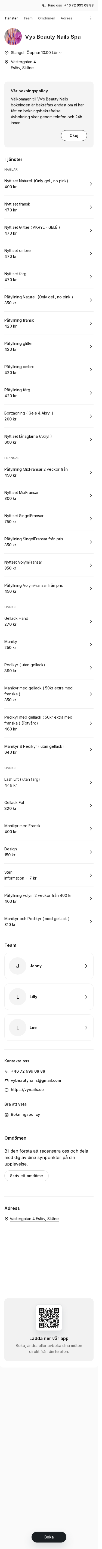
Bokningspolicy (25, 1114)
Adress (67, 18)
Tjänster (11, 18)
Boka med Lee (49, 1027)
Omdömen (46, 18)
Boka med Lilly (49, 997)
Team (28, 18)
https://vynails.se (27, 1089)
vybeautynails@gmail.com (36, 1080)
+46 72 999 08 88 (79, 5)
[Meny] (90, 18)
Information (14, 878)
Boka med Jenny (49, 966)
